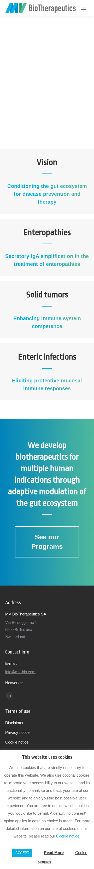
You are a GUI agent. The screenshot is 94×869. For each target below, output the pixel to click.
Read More (54, 852)
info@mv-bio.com (20, 672)
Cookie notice (67, 836)
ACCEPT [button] (22, 853)
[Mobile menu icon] (83, 8)
